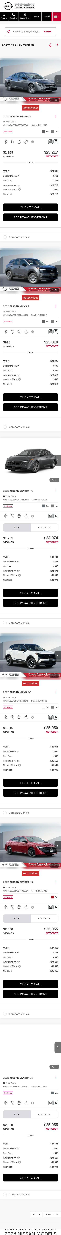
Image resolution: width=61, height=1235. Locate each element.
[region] (30, 182)
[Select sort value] (55, 45)
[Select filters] (50, 44)
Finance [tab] (44, 527)
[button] (57, 81)
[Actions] (55, 116)
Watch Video (30, 108)
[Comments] (50, 141)
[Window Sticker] (56, 141)
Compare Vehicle (19, 237)
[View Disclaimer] (33, 141)
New (36, 16)
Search (48, 31)
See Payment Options (30, 217)
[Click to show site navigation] (56, 16)
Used (47, 16)
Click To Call (30, 207)
